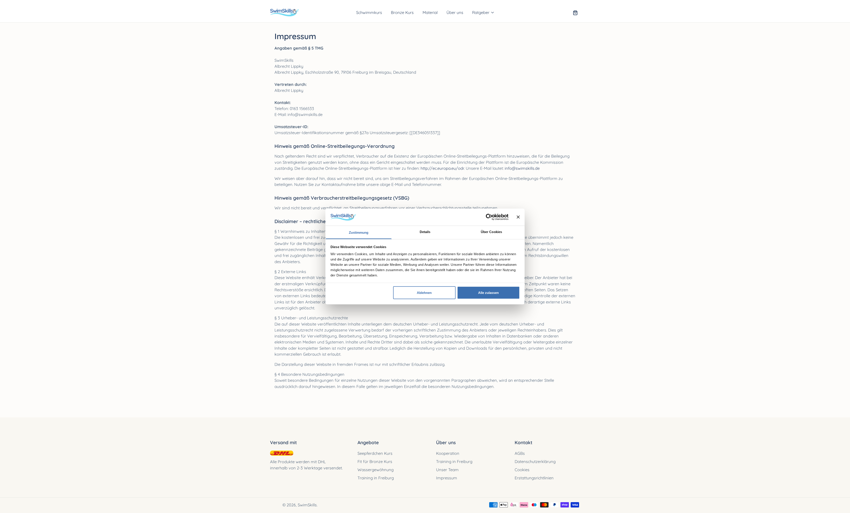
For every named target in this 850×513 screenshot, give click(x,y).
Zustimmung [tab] (359, 232)
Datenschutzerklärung (535, 461)
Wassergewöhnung (375, 469)
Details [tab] (425, 231)
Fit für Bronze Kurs (374, 461)
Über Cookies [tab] (491, 231)
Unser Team (447, 469)
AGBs (520, 453)
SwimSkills (307, 504)
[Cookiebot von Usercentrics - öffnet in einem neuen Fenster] (489, 217)
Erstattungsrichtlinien (534, 477)
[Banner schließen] (518, 217)
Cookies (522, 469)
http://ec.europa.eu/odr (442, 168)
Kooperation (447, 453)
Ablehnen (424, 293)
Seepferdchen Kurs (374, 453)
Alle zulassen (488, 293)
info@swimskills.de (522, 168)
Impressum (446, 477)
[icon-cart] (575, 12)
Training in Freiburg (375, 477)
